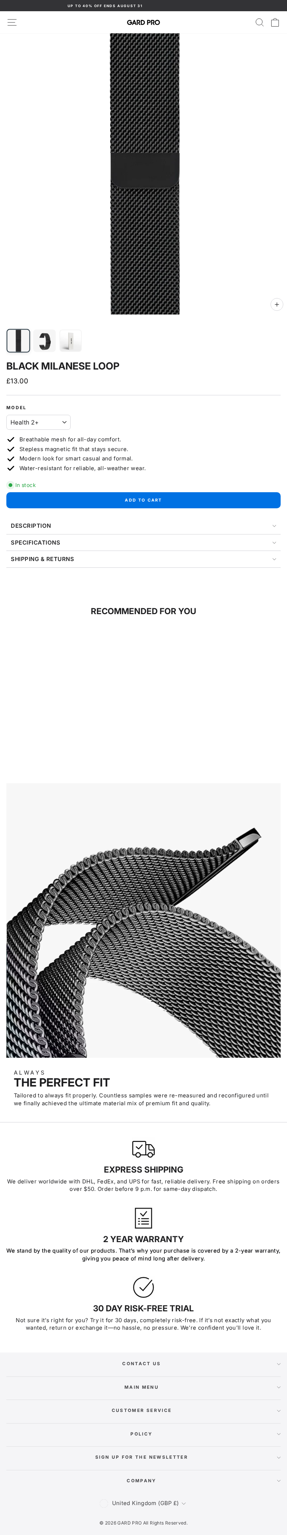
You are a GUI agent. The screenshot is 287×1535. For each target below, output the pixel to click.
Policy (141, 1434)
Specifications (35, 542)
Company (142, 1480)
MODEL (16, 407)
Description (31, 525)
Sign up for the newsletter (141, 1457)
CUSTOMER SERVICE (142, 1410)
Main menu (141, 1387)
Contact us (141, 1363)
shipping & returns (42, 559)
